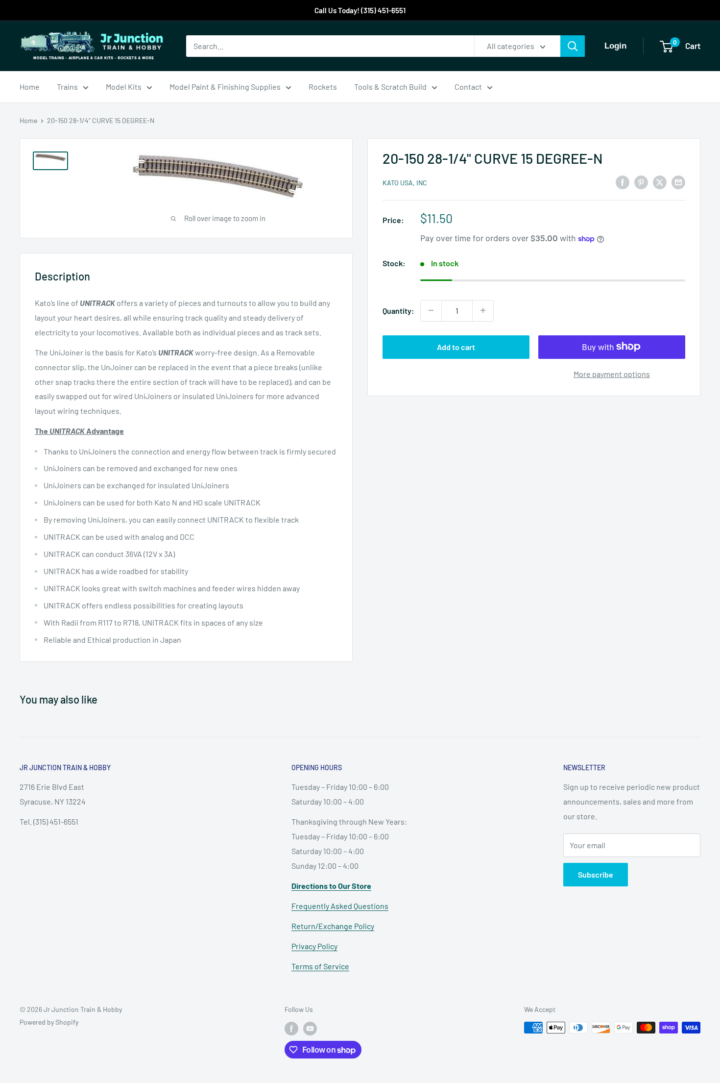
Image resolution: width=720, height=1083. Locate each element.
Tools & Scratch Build (390, 86)
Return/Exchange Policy (332, 926)
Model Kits (124, 86)
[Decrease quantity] (431, 310)
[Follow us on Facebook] (291, 1028)
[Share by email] (678, 181)
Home (30, 86)
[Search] (572, 46)
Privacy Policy (314, 946)
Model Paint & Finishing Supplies (225, 86)
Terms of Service (320, 966)
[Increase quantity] (483, 310)
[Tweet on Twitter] (660, 181)
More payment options (612, 373)
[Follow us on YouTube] (310, 1028)
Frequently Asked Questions (339, 905)
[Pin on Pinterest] (641, 181)
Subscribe (595, 874)
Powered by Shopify (49, 1022)
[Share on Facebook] (622, 181)
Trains (67, 86)
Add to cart (456, 346)
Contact (468, 86)
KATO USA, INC (405, 182)
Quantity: (398, 310)
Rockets (323, 86)
